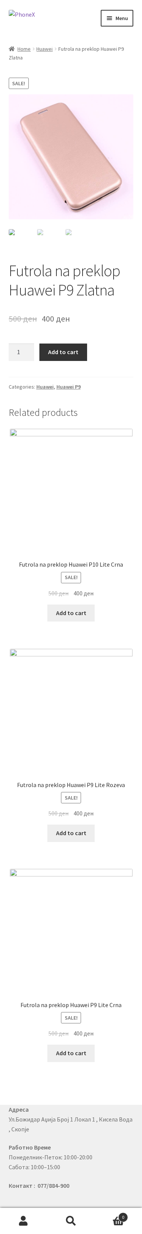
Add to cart (63, 352)
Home (24, 48)
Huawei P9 (68, 386)
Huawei (44, 48)
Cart (109, 1214)
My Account (23, 1221)
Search (71, 1221)
